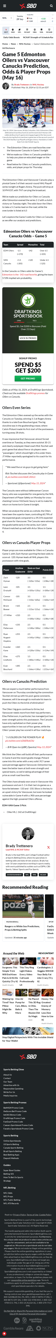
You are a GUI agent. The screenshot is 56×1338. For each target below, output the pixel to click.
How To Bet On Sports (13, 1177)
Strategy (7, 1181)
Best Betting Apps (11, 1154)
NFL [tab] (19, 32)
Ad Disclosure (8, 48)
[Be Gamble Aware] (13, 1328)
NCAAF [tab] (27, 32)
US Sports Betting (11, 1144)
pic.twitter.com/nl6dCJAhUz (21, 476)
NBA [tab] (35, 32)
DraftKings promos (35, 393)
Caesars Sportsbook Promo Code (18, 1125)
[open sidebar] (4, 5)
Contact (7, 1078)
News (13, 44)
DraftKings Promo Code (14, 1118)
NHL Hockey (25, 44)
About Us (7, 1074)
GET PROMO (28, 378)
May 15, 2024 (38, 483)
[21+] (17, 1320)
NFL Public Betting (11, 1200)
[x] (48, 847)
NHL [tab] (41, 32)
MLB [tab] (13, 32)
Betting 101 (8, 1174)
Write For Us (9, 1092)
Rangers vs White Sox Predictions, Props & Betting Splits (22, 928)
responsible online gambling (23, 1280)
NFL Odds (7, 1193)
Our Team (7, 1081)
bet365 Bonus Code (12, 1114)
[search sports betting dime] (51, 6)
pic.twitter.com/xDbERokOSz (19, 740)
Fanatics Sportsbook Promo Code (18, 1128)
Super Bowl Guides (11, 1170)
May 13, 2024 (43, 747)
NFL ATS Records (11, 1203)
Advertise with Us (11, 1085)
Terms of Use (32, 1214)
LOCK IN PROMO (28, 338)
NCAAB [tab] (49, 32)
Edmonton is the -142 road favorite (19, 274)
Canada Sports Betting (13, 1147)
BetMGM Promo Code (13, 1108)
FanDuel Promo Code (13, 1121)
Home (5, 44)
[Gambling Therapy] (35, 1320)
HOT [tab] (6, 32)
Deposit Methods (11, 1158)
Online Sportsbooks (12, 1141)
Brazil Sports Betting (12, 1151)
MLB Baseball (12, 922)
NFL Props (8, 1196)
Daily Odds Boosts (11, 37)
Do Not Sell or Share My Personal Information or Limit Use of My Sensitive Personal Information (28, 1312)
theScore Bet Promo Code (15, 1111)
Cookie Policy (45, 1214)
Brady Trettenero (22, 84)
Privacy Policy (19, 1214)
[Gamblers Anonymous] (30, 1328)
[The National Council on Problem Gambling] (44, 1328)
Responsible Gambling (13, 1088)
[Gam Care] (24, 1320)
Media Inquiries (10, 1095)
